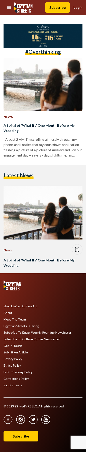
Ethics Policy (12, 365)
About (8, 313)
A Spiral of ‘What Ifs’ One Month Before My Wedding (39, 128)
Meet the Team (15, 319)
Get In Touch (13, 346)
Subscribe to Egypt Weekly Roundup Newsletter (37, 332)
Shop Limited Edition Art (20, 306)
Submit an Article (16, 352)
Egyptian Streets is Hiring (21, 326)
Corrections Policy (16, 378)
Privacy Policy (13, 359)
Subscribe (57, 7)
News (8, 117)
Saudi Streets (13, 385)
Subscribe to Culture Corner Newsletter (32, 339)
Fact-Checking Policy (18, 372)
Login (77, 7)
